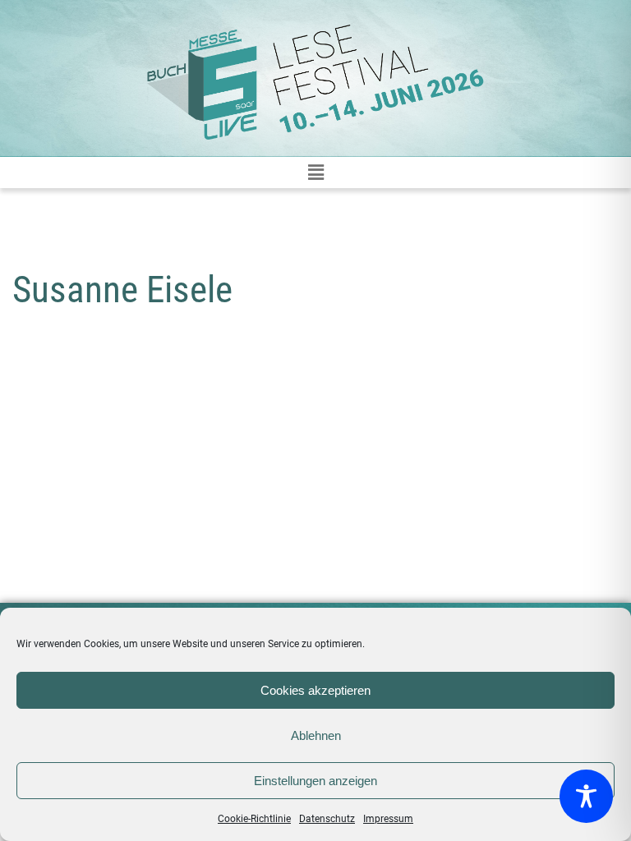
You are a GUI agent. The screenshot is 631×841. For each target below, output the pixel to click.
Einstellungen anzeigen (315, 781)
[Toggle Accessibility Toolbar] (586, 796)
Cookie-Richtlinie (254, 819)
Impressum (388, 819)
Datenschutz (327, 819)
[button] (315, 172)
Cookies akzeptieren (315, 690)
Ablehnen (316, 735)
